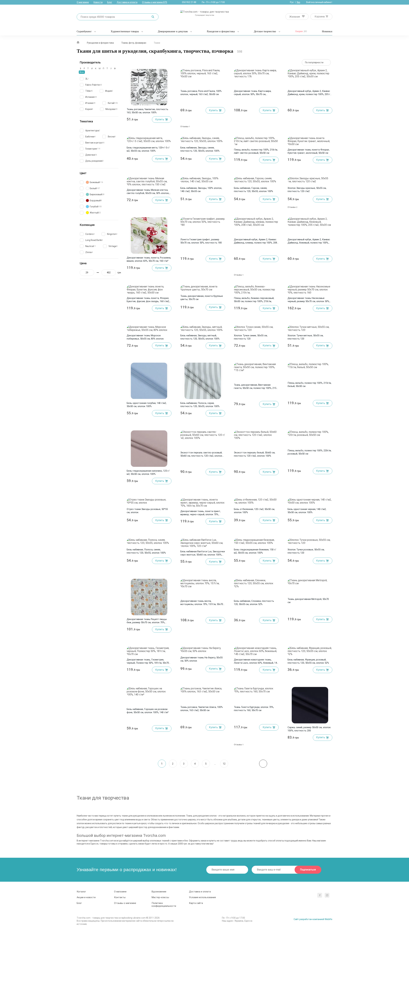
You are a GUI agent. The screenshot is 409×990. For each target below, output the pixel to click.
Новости (98, 2)
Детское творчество (265, 31)
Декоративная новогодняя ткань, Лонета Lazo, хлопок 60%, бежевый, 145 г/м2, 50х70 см (256, 662)
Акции (301, 31)
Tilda (89, 91)
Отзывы (185, 126)
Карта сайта (196, 903)
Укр (298, 2)
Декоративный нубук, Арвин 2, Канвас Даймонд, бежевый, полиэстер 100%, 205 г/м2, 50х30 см (309, 242)
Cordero (90, 234)
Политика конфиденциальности (164, 904)
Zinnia (89, 252)
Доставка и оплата (127, 2)
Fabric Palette (93, 85)
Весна (112, 136)
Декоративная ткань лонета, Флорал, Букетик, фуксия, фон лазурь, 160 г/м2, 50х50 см (148, 301)
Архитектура (92, 130)
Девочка (91, 155)
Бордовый (96, 200)
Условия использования (202, 897)
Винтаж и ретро (94, 142)
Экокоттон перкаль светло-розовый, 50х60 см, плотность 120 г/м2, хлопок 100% (201, 455)
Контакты (120, 897)
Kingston (112, 234)
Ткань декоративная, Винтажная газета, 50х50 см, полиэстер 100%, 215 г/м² (255, 388)
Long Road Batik (94, 240)
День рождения (94, 161)
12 (224, 763)
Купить (159, 119)
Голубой (96, 206)
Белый (95, 188)
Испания (91, 97)
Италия (90, 103)
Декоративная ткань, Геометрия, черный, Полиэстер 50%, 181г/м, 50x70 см (148, 662)
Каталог (81, 891)
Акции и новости (86, 897)
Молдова (111, 109)
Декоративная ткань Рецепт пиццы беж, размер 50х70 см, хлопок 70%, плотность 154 (147, 622)
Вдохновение (159, 891)
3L (87, 78)
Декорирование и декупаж (173, 31)
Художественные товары (125, 31)
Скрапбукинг (84, 31)
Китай (113, 103)
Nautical (90, 246)
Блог (109, 2)
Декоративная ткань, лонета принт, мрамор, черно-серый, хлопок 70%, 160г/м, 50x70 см (200, 514)
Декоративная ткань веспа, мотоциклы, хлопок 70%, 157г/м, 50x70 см (201, 604)
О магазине (83, 2)
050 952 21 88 (189, 2)
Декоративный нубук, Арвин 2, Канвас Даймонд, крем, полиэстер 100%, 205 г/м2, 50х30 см (309, 94)
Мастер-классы (160, 897)
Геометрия (92, 148)
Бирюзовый (97, 194)
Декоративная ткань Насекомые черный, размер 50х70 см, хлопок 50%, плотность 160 (309, 301)
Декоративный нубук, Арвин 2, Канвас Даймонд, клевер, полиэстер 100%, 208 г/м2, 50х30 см (255, 242)
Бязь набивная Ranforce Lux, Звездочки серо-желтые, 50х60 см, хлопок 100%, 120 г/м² (202, 554)
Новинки (327, 31)
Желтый (95, 212)
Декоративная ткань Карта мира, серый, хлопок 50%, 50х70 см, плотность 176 (252, 94)
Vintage (113, 246)
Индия (109, 91)
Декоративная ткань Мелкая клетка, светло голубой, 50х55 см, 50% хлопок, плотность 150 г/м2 (148, 193)
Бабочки (90, 136)
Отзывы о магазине (154, 2)
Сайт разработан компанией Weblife (313, 919)
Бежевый (96, 182)
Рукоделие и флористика (221, 31)
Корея (89, 109)
